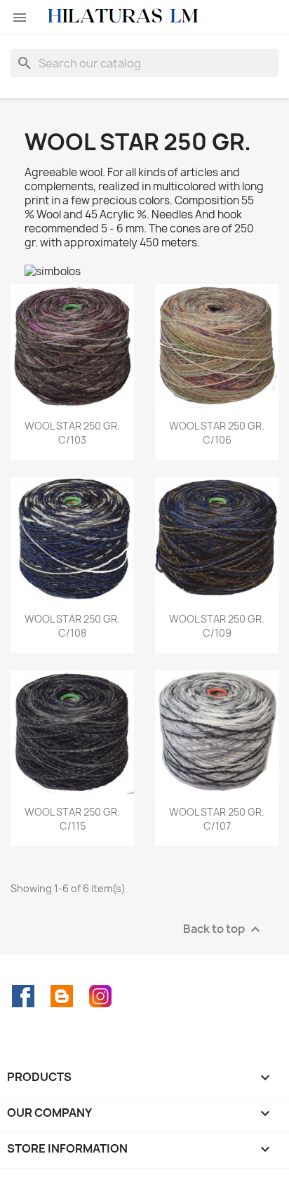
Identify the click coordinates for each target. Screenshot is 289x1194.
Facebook (23, 996)
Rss (62, 996)
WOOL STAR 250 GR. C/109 (216, 625)
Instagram (100, 996)
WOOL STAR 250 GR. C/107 (216, 819)
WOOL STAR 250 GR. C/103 (72, 432)
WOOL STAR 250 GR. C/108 (72, 625)
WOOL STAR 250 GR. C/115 (72, 819)
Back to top (223, 929)
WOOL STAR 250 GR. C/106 (216, 432)
